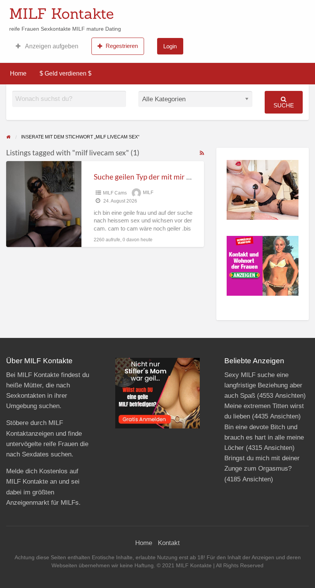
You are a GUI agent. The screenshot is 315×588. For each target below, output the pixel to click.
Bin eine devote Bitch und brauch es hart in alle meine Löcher (264, 437)
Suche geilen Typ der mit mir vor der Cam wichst (171, 176)
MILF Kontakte (61, 13)
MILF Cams (115, 193)
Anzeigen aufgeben (51, 46)
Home (18, 73)
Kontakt (169, 543)
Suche (284, 105)
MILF (148, 193)
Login (170, 46)
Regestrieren (122, 46)
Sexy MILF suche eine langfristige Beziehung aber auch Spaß (263, 385)
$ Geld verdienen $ (65, 73)
